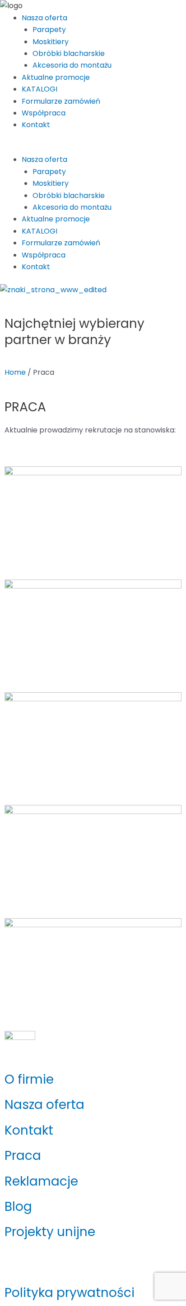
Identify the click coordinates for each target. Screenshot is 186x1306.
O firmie (29, 1079)
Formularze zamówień (61, 101)
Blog (18, 1206)
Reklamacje (41, 1181)
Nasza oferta (44, 18)
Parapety (49, 29)
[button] (93, 148)
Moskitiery (51, 42)
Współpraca (43, 113)
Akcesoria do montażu (72, 65)
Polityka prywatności (70, 1292)
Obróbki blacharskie (69, 53)
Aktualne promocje (56, 77)
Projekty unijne (50, 1232)
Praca (23, 1155)
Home (15, 372)
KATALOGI (39, 89)
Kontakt (36, 125)
